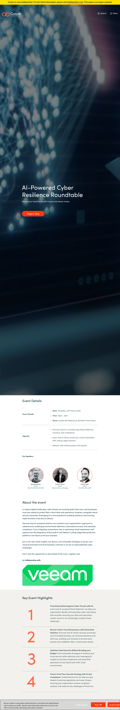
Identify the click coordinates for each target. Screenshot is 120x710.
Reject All (98, 704)
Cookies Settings (82, 704)
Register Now (33, 213)
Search (103, 13)
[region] (60, 705)
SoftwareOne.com (75, 2)
